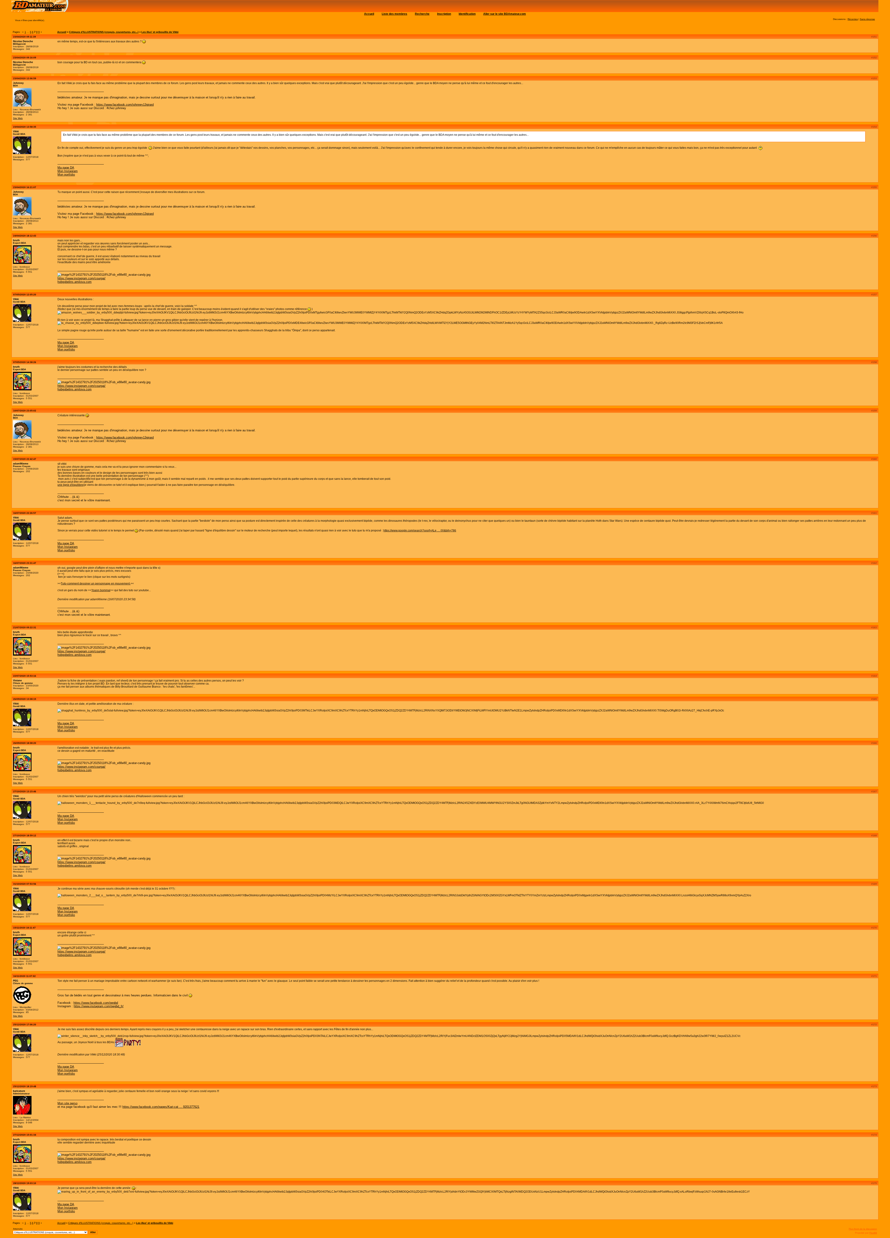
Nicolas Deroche (23, 41)
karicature (19, 1091)
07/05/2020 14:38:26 (24, 362)
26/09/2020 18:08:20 (24, 743)
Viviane (17, 680)
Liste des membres (394, 13)
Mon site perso (67, 1103)
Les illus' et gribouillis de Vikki (159, 32)
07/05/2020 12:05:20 (24, 294)
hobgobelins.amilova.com (74, 282)
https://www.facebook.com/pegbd (95, 1002)
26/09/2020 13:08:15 (24, 699)
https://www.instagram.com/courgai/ (81, 278)
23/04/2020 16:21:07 (24, 187)
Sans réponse (867, 19)
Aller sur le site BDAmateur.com (504, 13)
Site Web (18, 118)
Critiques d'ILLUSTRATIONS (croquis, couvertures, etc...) (104, 32)
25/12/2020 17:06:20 (24, 1024)
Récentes (853, 19)
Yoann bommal (100, 590)
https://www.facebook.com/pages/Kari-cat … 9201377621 (160, 1107)
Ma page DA (65, 167)
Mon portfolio (66, 174)
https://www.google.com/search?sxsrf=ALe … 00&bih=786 (419, 530)
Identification (467, 13)
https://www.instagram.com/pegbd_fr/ (99, 1006)
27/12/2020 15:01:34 (24, 1135)
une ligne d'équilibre (70, 484)
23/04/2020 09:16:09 (24, 57)
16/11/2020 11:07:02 (24, 976)
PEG (15, 980)
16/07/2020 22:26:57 (24, 513)
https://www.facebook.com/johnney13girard (125, 104)
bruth (16, 240)
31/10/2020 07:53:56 (24, 884)
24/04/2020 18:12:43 (24, 235)
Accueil (369, 13)
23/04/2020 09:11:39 (24, 36)
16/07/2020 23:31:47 (24, 563)
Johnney (18, 83)
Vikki (16, 131)
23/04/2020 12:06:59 (24, 78)
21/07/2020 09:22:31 (24, 627)
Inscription (444, 13)
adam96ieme (20, 463)
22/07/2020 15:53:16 (24, 676)
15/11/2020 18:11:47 (24, 927)
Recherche (422, 13)
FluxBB (873, 1233)
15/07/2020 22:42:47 (24, 459)
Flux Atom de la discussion (863, 1229)
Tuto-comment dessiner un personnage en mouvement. (95, 583)
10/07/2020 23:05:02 (24, 410)
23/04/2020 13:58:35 (24, 127)
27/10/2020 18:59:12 (24, 835)
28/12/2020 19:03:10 (24, 1183)
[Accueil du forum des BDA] (40, 10)
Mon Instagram (67, 171)
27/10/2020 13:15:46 (24, 791)
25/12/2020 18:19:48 (24, 1086)
